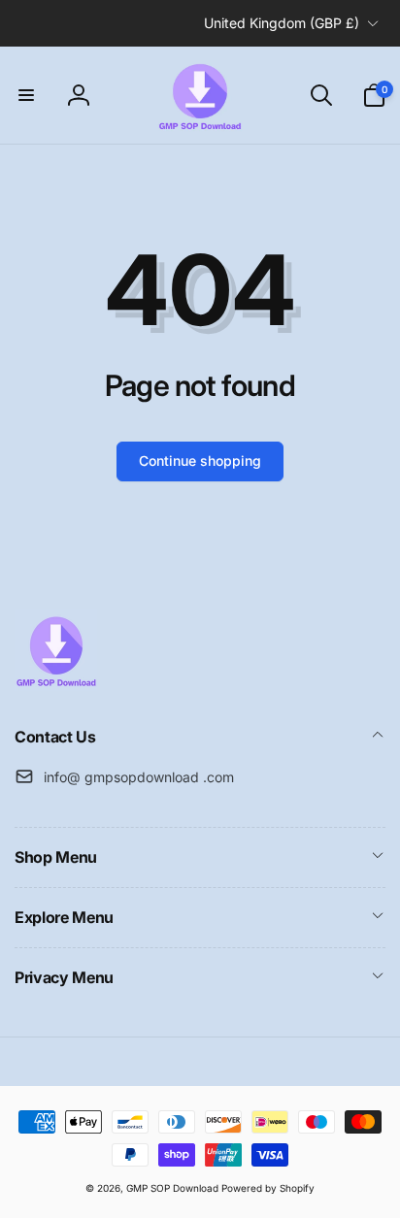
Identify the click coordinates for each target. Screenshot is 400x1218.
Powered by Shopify (268, 1188)
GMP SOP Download (172, 1188)
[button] (26, 95)
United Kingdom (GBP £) (281, 23)
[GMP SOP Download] (56, 685)
